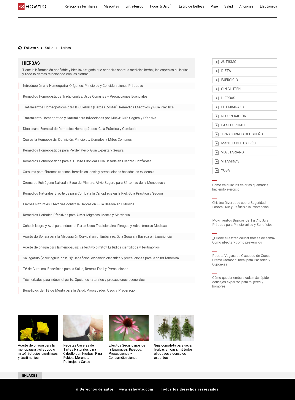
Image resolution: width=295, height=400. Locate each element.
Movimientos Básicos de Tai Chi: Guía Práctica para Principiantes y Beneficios (242, 222)
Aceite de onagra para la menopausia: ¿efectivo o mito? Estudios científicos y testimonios (91, 247)
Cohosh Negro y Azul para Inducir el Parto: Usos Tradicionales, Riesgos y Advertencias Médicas (95, 226)
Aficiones (246, 6)
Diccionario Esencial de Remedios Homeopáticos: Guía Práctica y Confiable (79, 129)
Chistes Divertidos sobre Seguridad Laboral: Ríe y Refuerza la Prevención (240, 205)
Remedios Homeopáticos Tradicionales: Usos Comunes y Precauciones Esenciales (85, 96)
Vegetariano (232, 152)
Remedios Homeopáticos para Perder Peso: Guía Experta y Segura (73, 150)
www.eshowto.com (136, 389)
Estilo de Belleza (191, 6)
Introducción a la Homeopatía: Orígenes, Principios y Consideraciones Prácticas (83, 86)
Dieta (226, 71)
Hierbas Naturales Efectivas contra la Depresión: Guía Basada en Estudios (78, 204)
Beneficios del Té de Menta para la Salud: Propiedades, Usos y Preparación (79, 290)
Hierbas (65, 48)
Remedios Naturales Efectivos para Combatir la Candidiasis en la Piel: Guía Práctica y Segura (93, 193)
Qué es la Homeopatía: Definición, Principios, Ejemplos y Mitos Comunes (77, 140)
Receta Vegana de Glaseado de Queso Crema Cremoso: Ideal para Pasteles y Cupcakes (241, 260)
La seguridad (233, 125)
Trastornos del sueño (242, 134)
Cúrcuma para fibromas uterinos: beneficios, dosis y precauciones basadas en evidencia (88, 172)
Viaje (214, 6)
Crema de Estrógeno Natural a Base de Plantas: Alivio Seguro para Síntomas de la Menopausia (94, 183)
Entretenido (134, 6)
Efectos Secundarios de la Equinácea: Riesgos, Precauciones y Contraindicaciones (127, 351)
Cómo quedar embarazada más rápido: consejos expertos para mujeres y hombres (241, 282)
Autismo (228, 62)
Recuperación (233, 116)
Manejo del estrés (238, 143)
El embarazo (232, 107)
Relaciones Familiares (81, 6)
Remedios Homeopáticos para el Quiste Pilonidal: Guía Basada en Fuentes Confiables (87, 161)
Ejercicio (229, 80)
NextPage (80, 304)
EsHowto (31, 48)
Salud (228, 6)
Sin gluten (231, 89)
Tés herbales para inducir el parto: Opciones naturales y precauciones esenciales (84, 280)
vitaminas (230, 161)
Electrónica (268, 6)
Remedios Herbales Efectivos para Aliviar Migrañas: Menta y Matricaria (76, 215)
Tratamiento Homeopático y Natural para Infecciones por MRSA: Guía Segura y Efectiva (89, 118)
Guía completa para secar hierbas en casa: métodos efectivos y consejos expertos (173, 351)
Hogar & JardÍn (161, 6)
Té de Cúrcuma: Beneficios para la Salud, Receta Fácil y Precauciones (75, 269)
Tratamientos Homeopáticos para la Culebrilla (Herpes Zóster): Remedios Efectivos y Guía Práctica (98, 107)
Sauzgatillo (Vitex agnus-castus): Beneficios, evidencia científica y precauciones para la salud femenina (101, 258)
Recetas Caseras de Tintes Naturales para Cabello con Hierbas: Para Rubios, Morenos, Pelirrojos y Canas (82, 353)
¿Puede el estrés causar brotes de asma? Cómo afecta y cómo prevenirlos (244, 240)
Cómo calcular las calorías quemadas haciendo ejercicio (240, 187)
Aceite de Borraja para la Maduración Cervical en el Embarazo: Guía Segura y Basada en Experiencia (97, 236)
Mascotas (111, 6)
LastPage (87, 304)
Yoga (225, 170)
